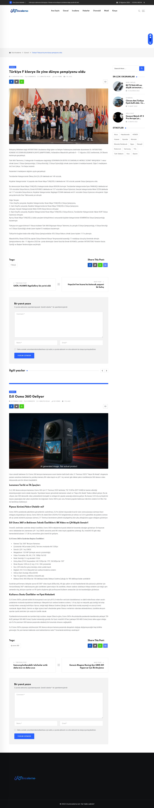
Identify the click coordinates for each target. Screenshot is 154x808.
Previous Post (21, 283)
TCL (135, 149)
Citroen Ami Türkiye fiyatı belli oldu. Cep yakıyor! (135, 103)
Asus (116, 134)
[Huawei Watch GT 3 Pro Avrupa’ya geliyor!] (118, 117)
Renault (139, 144)
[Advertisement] (77, 32)
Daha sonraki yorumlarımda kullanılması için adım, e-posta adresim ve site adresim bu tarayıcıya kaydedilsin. (56, 349)
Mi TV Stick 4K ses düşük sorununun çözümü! (134, 87)
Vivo (128, 154)
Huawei (116, 139)
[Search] (139, 11)
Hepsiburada (125, 134)
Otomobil (97, 11)
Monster (134, 139)
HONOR (135, 134)
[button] (102, 371)
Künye (114, 11)
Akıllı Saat (130, 113)
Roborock (117, 149)
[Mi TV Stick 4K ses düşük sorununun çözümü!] (118, 86)
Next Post (98, 282)
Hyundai (125, 139)
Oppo (132, 144)
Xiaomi (135, 154)
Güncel (65, 11)
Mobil (106, 11)
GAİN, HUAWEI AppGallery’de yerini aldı (32, 286)
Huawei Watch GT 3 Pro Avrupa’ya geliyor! (135, 118)
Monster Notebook (120, 144)
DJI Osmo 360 (15, 645)
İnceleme (75, 11)
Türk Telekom (118, 154)
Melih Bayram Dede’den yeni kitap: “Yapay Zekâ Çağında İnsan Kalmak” (50, 2)
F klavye (13, 265)
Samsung (127, 149)
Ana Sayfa (55, 11)
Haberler (86, 11)
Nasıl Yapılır (130, 82)
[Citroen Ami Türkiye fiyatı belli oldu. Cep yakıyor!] (118, 102)
